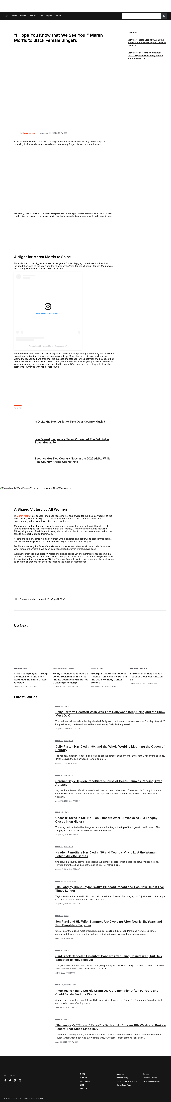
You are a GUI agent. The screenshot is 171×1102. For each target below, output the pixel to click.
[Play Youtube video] (85, 551)
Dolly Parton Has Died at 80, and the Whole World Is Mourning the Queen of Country (147, 43)
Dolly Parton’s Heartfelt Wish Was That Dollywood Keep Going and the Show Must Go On (145, 55)
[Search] (164, 16)
